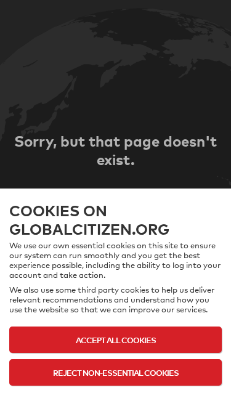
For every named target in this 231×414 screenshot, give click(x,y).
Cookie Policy (115, 397)
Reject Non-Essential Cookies (116, 372)
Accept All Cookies (116, 340)
